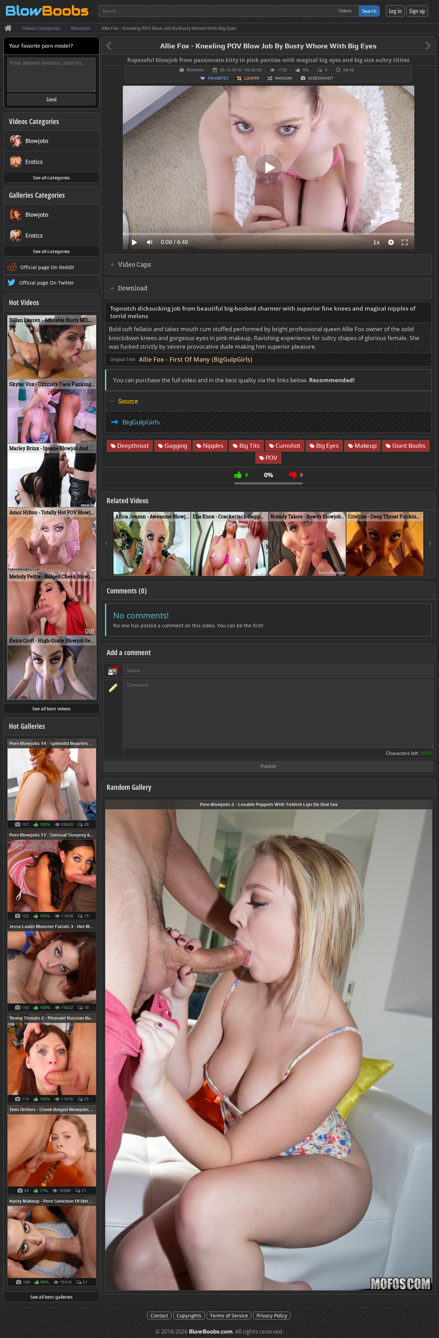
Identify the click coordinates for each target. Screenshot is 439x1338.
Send (51, 99)
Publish (268, 767)
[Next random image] (426, 1045)
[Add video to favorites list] (185, 567)
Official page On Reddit (47, 267)
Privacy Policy (272, 1315)
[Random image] (93, 783)
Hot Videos (24, 302)
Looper (251, 78)
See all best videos (51, 708)
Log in (395, 11)
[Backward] (107, 544)
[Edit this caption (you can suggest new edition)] (429, 60)
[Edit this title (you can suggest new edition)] (418, 46)
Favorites (218, 78)
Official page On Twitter (46, 282)
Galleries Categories (37, 195)
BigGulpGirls (141, 422)
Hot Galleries (27, 726)
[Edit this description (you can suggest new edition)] (425, 309)
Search (369, 11)
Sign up (417, 11)
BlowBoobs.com (211, 1331)
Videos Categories (34, 121)
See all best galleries (51, 1297)
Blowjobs (195, 70)
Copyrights (189, 1315)
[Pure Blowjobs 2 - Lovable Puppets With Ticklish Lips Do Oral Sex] (268, 1044)
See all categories (51, 177)
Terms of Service (229, 1315)
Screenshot (320, 78)
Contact (159, 1315)
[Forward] (430, 544)
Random (283, 78)
